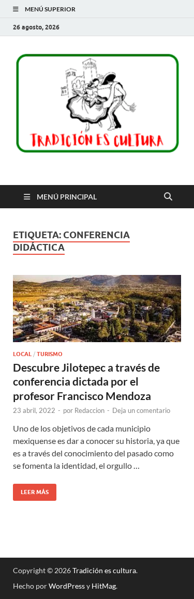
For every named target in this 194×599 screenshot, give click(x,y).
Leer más (31, 490)
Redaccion (89, 410)
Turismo (50, 354)
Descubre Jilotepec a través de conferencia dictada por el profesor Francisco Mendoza (86, 381)
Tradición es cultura (104, 570)
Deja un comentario (141, 410)
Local (22, 354)
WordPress (67, 585)
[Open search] (168, 197)
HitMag (104, 585)
